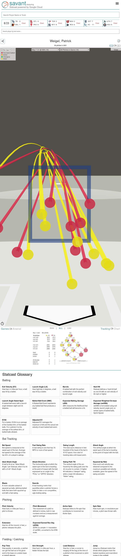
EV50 (4, 420)
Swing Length (68, 445)
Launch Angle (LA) (40, 387)
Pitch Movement (39, 506)
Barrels (66, 387)
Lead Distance (69, 545)
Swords (35, 483)
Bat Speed (6, 445)
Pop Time (6, 545)
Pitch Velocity (7, 506)
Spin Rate (97, 506)
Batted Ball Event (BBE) (42, 401)
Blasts (4, 483)
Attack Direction (38, 462)
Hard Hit (96, 387)
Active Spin (67, 506)
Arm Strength (37, 545)
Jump (95, 545)
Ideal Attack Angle (9, 462)
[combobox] (60, 15)
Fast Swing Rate (39, 445)
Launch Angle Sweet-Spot (12, 401)
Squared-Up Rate (100, 462)
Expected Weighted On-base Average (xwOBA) (105, 402)
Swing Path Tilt (69, 462)
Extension (6, 522)
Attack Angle (98, 445)
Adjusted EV (37, 420)
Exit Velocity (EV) (9, 387)
